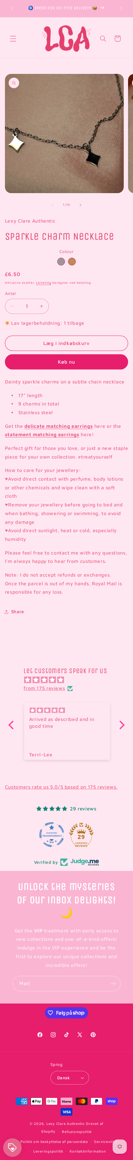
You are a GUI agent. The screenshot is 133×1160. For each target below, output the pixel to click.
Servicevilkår (106, 1142)
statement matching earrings (42, 434)
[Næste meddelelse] (121, 8)
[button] (13, 38)
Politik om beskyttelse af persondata (54, 1142)
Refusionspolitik (77, 1132)
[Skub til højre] (80, 205)
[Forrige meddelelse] (12, 8)
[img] (70, 680)
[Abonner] (113, 983)
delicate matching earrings (58, 426)
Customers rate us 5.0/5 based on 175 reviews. (61, 787)
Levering (43, 282)
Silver (61, 261)
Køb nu (66, 362)
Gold (72, 261)
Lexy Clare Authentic (65, 1123)
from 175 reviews (44, 688)
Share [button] (17, 611)
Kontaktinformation (88, 1151)
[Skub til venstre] (52, 205)
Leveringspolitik (48, 1151)
